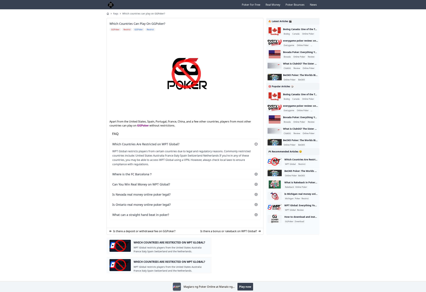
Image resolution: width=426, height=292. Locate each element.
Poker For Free (251, 4)
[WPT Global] (177, 287)
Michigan (289, 198)
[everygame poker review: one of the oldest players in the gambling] (275, 43)
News (313, 4)
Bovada (287, 57)
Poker (297, 198)
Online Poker (308, 34)
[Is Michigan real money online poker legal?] (275, 196)
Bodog (287, 34)
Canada (296, 34)
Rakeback (289, 187)
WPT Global (290, 164)
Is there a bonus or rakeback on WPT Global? (228, 231)
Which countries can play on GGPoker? (143, 13)
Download (299, 221)
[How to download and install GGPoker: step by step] (275, 219)
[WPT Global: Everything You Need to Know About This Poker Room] (275, 207)
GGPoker (143, 125)
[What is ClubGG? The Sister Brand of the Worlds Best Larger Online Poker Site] (275, 66)
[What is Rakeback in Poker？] (275, 184)
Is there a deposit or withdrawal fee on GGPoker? (144, 231)
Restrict (301, 164)
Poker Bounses (295, 4)
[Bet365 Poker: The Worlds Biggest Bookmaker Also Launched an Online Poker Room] (275, 77)
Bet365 (301, 79)
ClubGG (287, 68)
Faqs (115, 13)
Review (314, 45)
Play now (245, 287)
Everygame (289, 45)
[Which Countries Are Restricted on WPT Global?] (275, 162)
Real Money (273, 4)
